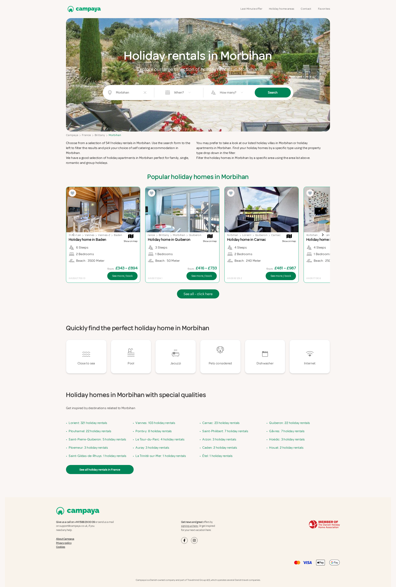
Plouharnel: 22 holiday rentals (90, 431)
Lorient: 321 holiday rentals (88, 423)
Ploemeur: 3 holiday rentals (88, 448)
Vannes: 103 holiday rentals (155, 423)
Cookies (60, 547)
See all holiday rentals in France (99, 469)
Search (273, 92)
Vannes (89, 235)
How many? (228, 92)
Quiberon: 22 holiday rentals (289, 423)
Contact (306, 9)
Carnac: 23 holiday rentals (220, 423)
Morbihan (115, 135)
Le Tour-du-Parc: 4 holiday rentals (160, 439)
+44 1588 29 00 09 (84, 522)
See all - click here (198, 294)
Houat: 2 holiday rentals (286, 448)
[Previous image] (73, 235)
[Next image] (322, 235)
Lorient (246, 235)
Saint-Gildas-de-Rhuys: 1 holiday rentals (97, 456)
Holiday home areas (281, 9)
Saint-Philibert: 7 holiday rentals (225, 431)
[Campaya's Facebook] (184, 540)
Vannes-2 (104, 235)
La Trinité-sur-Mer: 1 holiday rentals (161, 456)
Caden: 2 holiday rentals (219, 448)
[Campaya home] (83, 9)
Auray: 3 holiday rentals (152, 448)
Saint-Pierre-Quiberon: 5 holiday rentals (97, 439)
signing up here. (189, 526)
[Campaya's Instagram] (194, 540)
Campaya (72, 135)
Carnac (275, 235)
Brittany (100, 135)
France (86, 135)
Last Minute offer (251, 9)
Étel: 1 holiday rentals (217, 456)
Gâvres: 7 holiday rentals (286, 431)
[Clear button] (145, 92)
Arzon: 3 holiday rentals (219, 439)
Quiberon (195, 235)
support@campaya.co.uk (73, 526)
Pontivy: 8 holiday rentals (154, 431)
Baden (118, 235)
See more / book (122, 276)
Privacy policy (64, 543)
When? (179, 92)
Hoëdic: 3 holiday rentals (287, 439)
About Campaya (65, 539)
